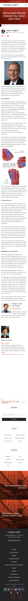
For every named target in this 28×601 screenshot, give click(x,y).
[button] (26, 5)
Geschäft (14, 571)
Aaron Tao (20, 441)
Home (4, 25)
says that (3, 42)
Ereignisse (14, 555)
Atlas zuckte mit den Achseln (10, 402)
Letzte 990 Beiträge (14, 580)
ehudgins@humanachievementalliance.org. (12, 354)
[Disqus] (14, 378)
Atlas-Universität (14, 552)
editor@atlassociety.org (14, 540)
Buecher (14, 567)
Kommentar (8, 456)
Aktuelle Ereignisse (20, 459)
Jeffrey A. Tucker (8, 438)
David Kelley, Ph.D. (8, 441)
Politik (20, 456)
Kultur (8, 465)
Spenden (14, 549)
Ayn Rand (20, 462)
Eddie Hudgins (5, 343)
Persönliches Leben (8, 462)
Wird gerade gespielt (14, 558)
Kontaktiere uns (14, 574)
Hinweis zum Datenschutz (14, 577)
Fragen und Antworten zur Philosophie (14, 564)
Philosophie (8, 459)
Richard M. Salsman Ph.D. (20, 438)
